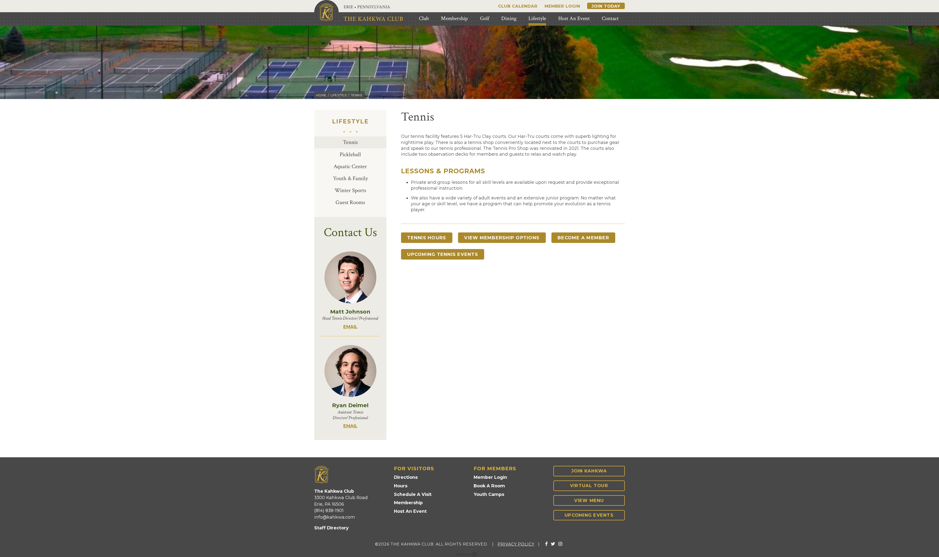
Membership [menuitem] (454, 18)
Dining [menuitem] (508, 18)
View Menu (589, 500)
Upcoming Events (589, 515)
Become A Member (583, 237)
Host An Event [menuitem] (574, 18)
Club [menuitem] (424, 18)
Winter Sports (350, 190)
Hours (400, 485)
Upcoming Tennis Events (442, 254)
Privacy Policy (516, 544)
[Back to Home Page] (326, 12)
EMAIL (350, 326)
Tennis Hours (426, 237)
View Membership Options (501, 237)
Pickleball (350, 154)
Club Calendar (517, 6)
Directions (406, 477)
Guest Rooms (350, 202)
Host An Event (410, 511)
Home (321, 95)
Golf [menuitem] (484, 18)
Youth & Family (350, 178)
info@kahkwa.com (334, 517)
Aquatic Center (350, 166)
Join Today (606, 6)
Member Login (562, 6)
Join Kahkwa (589, 470)
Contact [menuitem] (610, 18)
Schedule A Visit (413, 494)
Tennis (350, 142)
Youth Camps (489, 494)
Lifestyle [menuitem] (537, 18)
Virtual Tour (589, 485)
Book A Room (489, 485)
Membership (408, 502)
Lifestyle (339, 95)
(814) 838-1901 (329, 510)
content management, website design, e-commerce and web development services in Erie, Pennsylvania (469, 554)
